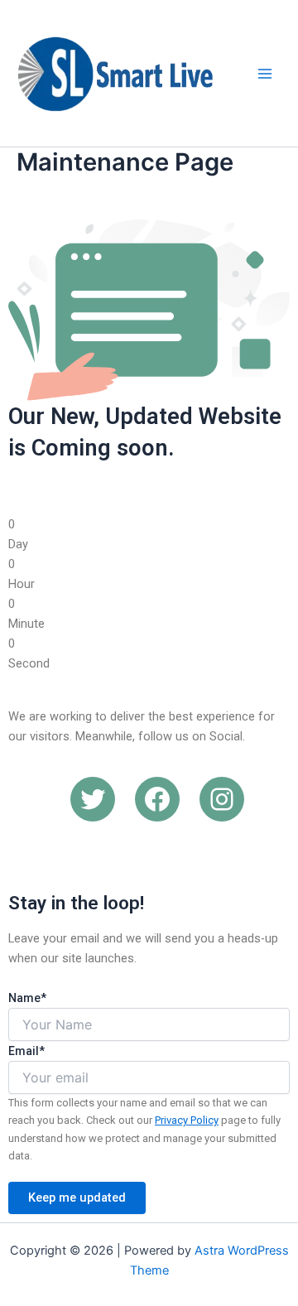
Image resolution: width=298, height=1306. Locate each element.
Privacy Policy (187, 1120)
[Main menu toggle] (264, 72)
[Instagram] (221, 799)
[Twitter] (92, 799)
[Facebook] (157, 799)
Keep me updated (77, 1197)
